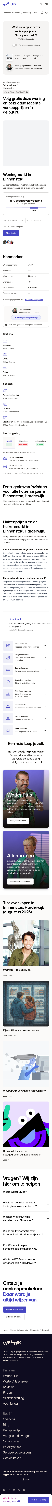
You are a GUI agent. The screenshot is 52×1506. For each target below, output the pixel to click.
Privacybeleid (12, 1447)
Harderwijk (27, 13)
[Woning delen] (41, 12)
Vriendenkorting (13, 1398)
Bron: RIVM (7, 473)
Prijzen (7, 1392)
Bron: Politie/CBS (19, 473)
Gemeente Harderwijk (11, 13)
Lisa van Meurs (36, 69)
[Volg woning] (46, 12)
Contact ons (11, 1441)
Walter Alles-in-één (16, 1381)
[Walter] (9, 4)
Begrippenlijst (12, 1430)
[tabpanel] (26, 460)
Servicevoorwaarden (17, 1452)
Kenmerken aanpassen (34, 300)
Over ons (9, 1419)
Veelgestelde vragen (17, 1436)
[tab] (9, 443)
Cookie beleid (12, 1458)
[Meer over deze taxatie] (27, 92)
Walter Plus (10, 1376)
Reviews (8, 1387)
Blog (6, 1425)
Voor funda (10, 1403)
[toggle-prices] (15, 45)
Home (5, 1330)
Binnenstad (46, 1330)
